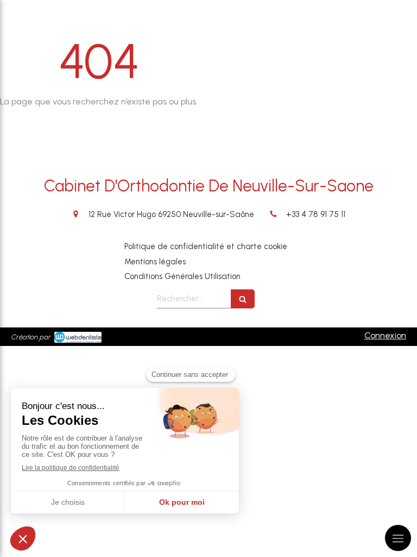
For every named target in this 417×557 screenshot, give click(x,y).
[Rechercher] (243, 298)
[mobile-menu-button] (398, 538)
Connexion (385, 335)
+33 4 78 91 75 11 (315, 214)
